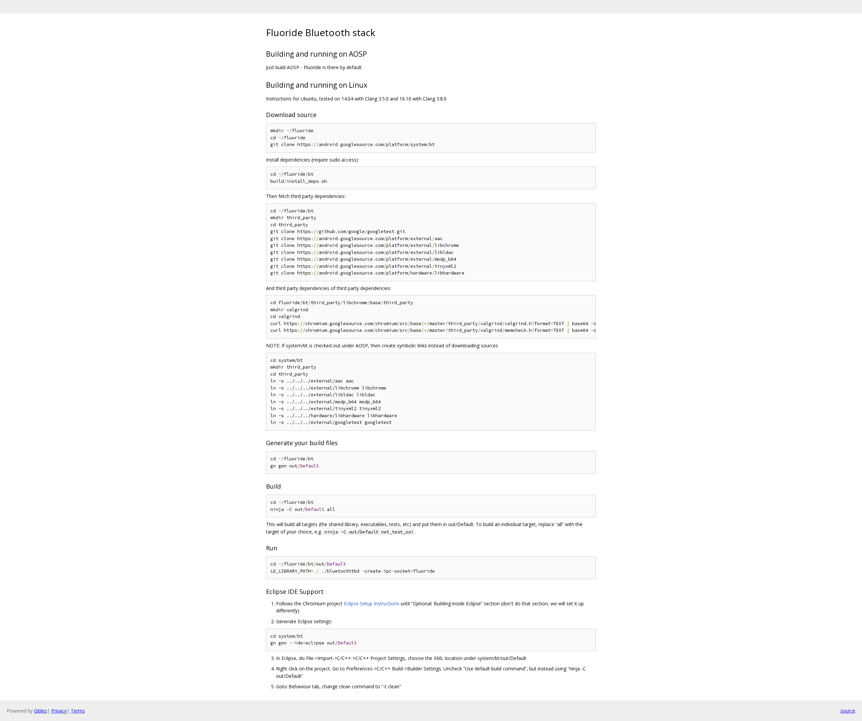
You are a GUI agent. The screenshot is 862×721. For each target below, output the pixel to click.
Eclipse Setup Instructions (371, 603)
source (847, 711)
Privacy (59, 711)
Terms (78, 711)
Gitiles (40, 711)
